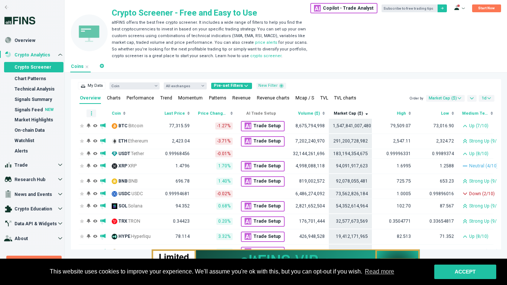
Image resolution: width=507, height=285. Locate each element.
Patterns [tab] (217, 98)
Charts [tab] (114, 98)
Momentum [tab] (190, 98)
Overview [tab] (90, 98)
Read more (379, 271)
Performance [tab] (140, 98)
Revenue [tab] (241, 98)
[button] (102, 66)
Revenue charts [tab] (273, 98)
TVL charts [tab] (345, 98)
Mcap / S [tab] (304, 98)
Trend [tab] (166, 98)
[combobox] (132, 86)
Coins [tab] (77, 66)
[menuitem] (91, 85)
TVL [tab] (324, 98)
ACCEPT (465, 272)
